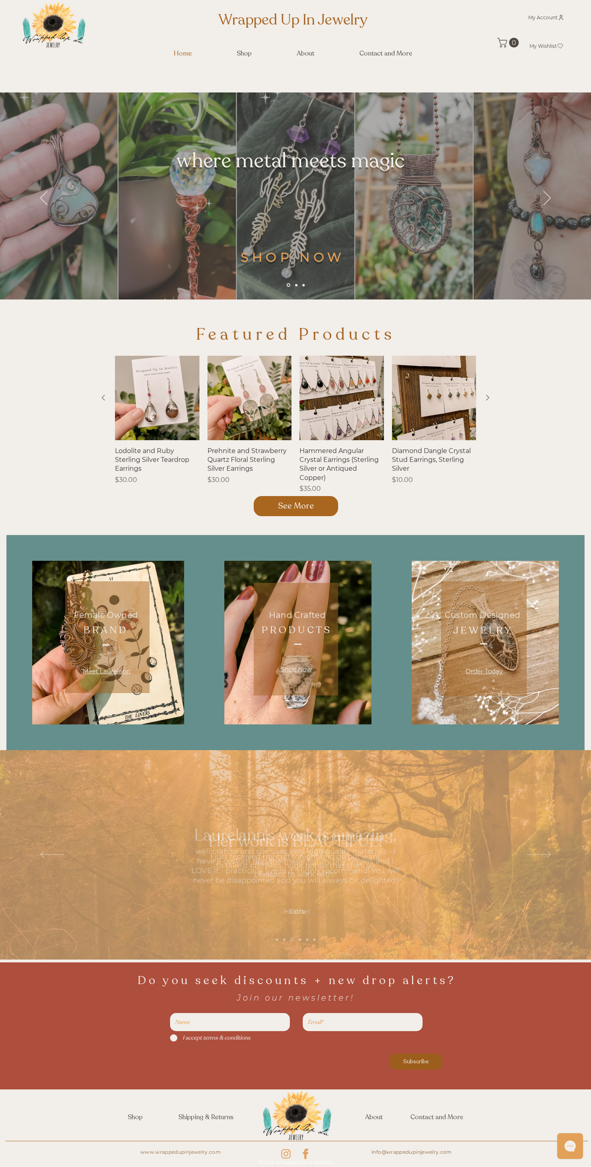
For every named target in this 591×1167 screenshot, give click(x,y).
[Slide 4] (300, 939)
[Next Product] (487, 397)
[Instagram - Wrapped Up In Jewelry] (285, 1153)
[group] (295, 424)
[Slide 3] (303, 285)
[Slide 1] (288, 285)
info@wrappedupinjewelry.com (411, 1152)
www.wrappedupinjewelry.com (180, 1152)
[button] (509, 42)
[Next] (547, 198)
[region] (296, 639)
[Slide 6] (314, 939)
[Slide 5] (307, 939)
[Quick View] (157, 398)
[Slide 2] (296, 285)
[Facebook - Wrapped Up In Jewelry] (305, 1153)
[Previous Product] (103, 397)
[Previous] (43, 198)
